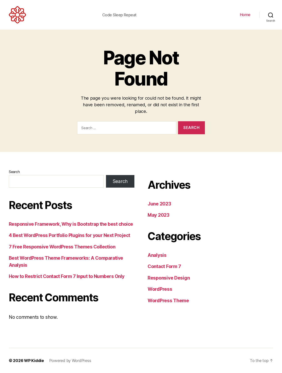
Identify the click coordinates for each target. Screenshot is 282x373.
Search (14, 172)
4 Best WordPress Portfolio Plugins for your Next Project (69, 235)
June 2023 (159, 204)
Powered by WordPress (70, 360)
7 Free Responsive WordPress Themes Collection (62, 247)
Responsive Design (169, 278)
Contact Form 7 (164, 266)
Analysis (157, 255)
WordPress (160, 289)
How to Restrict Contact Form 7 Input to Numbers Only (66, 276)
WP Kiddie (34, 360)
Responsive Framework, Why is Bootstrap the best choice (71, 224)
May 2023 (158, 215)
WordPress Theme (168, 300)
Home (245, 14)
